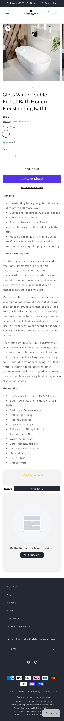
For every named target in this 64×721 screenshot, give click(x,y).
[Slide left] (24, 87)
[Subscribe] (53, 649)
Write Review (37, 489)
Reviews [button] (8, 489)
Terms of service (24, 697)
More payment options (32, 187)
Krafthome (19, 691)
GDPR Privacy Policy (18, 626)
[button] (7, 12)
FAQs (10, 594)
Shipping (6, 121)
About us (12, 586)
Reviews (11, 602)
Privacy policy (50, 691)
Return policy (34, 691)
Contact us (13, 618)
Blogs (10, 610)
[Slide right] (40, 87)
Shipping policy (43, 697)
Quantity (7, 149)
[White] (6, 134)
